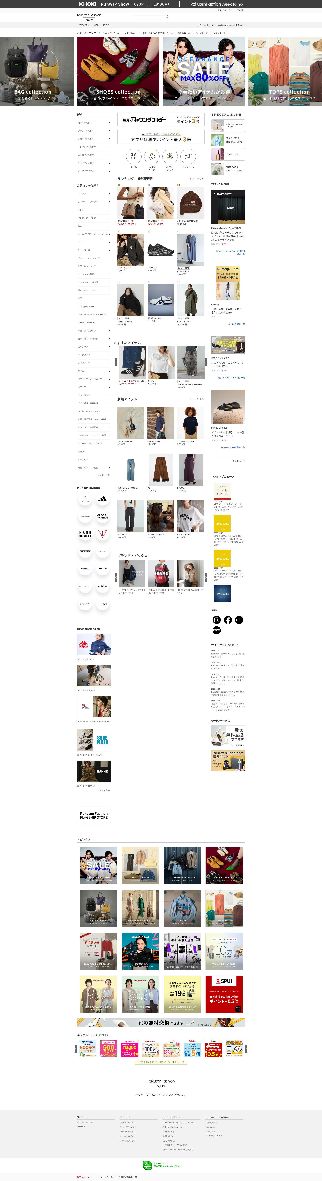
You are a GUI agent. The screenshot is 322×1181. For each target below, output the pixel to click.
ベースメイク (84, 355)
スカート (82, 226)
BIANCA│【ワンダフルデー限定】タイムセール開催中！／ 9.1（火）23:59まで (228, 507)
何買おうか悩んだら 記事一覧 (231, 377)
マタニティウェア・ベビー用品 (92, 314)
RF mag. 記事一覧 (237, 323)
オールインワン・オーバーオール (93, 234)
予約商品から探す (86, 163)
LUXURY (81, 1126)
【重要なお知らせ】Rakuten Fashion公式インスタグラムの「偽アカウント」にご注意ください (228, 706)
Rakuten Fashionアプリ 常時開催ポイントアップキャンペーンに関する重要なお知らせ (227, 680)
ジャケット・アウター (88, 201)
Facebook (210, 1127)
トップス (82, 193)
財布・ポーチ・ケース (88, 290)
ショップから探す (86, 138)
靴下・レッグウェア (87, 266)
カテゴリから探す (86, 155)
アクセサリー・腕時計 (88, 282)
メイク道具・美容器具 (88, 403)
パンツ (81, 210)
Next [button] (245, 71)
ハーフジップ (202, 33)
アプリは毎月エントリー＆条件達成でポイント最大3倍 (220, 25)
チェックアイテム (111, 33)
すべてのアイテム (86, 171)
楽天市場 (239, 10)
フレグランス (84, 395)
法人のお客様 (169, 1140)
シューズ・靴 (84, 250)
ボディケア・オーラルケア (90, 379)
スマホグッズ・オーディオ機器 (92, 435)
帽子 (80, 298)
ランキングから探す (87, 147)
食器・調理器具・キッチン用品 (92, 419)
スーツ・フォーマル (87, 322)
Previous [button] (77, 71)
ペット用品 (83, 459)
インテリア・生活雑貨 (88, 427)
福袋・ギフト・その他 (88, 467)
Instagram (210, 1131)
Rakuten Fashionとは (172, 1127)
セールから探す (85, 122)
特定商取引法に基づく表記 (175, 1145)
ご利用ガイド (169, 1131)
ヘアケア (82, 387)
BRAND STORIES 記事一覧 (233, 447)
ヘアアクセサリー (86, 306)
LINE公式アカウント (214, 1135)
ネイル (81, 371)
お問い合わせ (169, 1136)
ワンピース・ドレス (87, 218)
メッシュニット (218, 33)
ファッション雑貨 (86, 274)
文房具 (81, 451)
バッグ (81, 242)
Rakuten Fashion (103, 17)
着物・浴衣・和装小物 (88, 338)
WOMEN (84, 25)
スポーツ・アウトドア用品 (90, 443)
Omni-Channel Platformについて (178, 1149)
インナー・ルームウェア (89, 258)
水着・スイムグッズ (87, 330)
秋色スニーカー (185, 33)
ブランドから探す (86, 130)
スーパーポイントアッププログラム (179, 1122)
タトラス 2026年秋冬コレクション (158, 33)
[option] (118, 71)
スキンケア (83, 346)
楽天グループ (224, 10)
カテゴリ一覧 (104, 475)
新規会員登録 (211, 1122)
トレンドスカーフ (131, 33)
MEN (96, 25)
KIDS (106, 25)
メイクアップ (84, 363)
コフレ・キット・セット (89, 411)
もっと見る (105, 790)
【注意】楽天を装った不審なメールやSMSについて (161, 1062)
